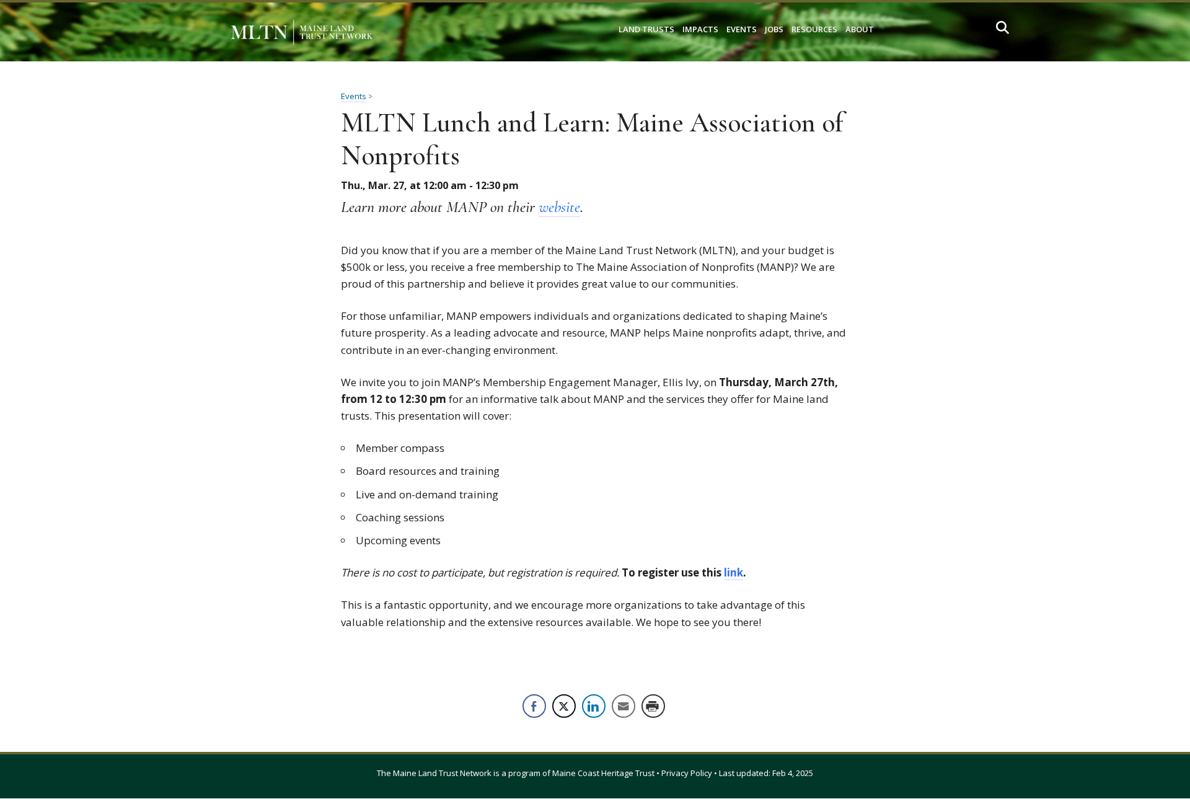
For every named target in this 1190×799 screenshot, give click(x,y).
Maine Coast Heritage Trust (603, 773)
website (559, 206)
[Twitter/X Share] (564, 706)
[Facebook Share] (534, 706)
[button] (1003, 27)
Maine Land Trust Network (442, 773)
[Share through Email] (623, 706)
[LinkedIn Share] (594, 706)
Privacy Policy (686, 773)
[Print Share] (653, 706)
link (733, 572)
